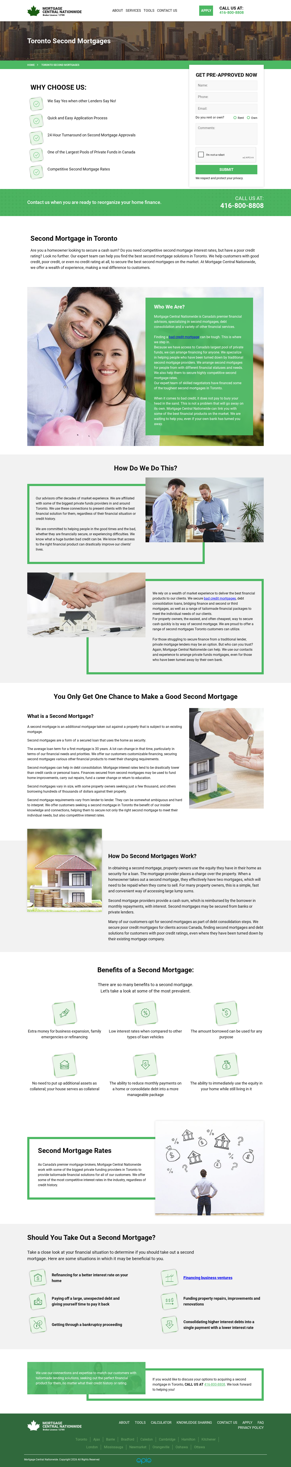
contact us (227, 1423)
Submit (226, 169)
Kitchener (209, 1439)
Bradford (127, 1439)
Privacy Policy (251, 1428)
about (124, 1423)
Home (31, 64)
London (92, 1447)
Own (254, 118)
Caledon (146, 1439)
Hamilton (188, 1439)
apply (206, 11)
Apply (247, 1423)
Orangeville (161, 1447)
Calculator (161, 1423)
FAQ (261, 1423)
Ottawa (199, 1447)
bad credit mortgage (184, 337)
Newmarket (137, 1447)
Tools (140, 1423)
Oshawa (182, 1447)
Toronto (81, 1439)
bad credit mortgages (220, 598)
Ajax (96, 1439)
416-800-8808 (242, 206)
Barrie (110, 1439)
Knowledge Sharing (194, 1423)
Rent (241, 118)
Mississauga (113, 1447)
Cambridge (167, 1439)
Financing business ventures (207, 1277)
